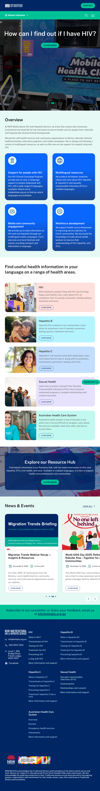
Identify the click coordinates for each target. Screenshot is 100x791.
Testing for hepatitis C (39, 686)
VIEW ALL (87, 506)
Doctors (32, 724)
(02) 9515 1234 (16, 645)
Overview (33, 720)
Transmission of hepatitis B (73, 641)
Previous (87, 597)
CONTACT (88, 5)
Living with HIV (36, 659)
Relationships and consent (73, 688)
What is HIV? (35, 637)
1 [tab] (46, 103)
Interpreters (34, 732)
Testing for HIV (36, 646)
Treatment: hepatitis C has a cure (42, 695)
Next (93, 597)
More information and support (43, 663)
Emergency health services (42, 728)
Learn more (46, 307)
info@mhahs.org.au (52, 614)
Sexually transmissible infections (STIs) (71, 678)
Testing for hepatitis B (71, 646)
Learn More (50, 482)
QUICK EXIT (89, 382)
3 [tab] (52, 103)
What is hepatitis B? (70, 637)
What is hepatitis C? (38, 677)
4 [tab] (55, 103)
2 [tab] (49, 103)
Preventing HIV (36, 654)
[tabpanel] (50, 65)
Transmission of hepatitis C (42, 681)
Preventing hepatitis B (71, 654)
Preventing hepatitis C (39, 690)
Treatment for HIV (37, 650)
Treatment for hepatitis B (72, 650)
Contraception (67, 684)
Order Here (50, 53)
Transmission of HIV (38, 641)
